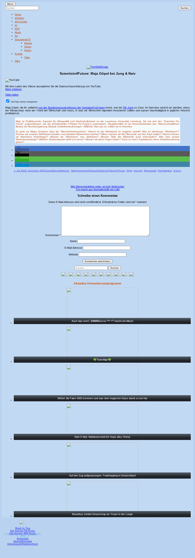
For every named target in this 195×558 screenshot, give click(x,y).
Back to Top (22, 528)
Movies (28, 43)
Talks (27, 57)
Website (73, 254)
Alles (17, 61)
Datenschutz (30, 543)
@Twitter (19, 18)
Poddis (18, 53)
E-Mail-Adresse (73, 247)
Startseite (23, 538)
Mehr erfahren (13, 89)
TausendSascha (52, 171)
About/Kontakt (22, 541)
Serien (27, 46)
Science (177, 171)
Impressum (14, 543)
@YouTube (21, 21)
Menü (10, 4)
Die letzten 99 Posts (22, 530)
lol (16, 25)
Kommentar (52, 235)
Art (16, 36)
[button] (22, 149)
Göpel (129, 171)
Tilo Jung (128, 107)
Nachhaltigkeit (165, 171)
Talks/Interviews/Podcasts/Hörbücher (89, 171)
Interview (138, 171)
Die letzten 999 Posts (23, 533)
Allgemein (64, 171)
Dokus (27, 50)
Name (73, 241)
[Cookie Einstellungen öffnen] (117, 554)
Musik (18, 32)
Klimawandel (150, 171)
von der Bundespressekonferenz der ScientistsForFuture (71, 107)
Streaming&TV (23, 39)
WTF (17, 28)
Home (18, 14)
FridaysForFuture (116, 171)
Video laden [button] (12, 94)
